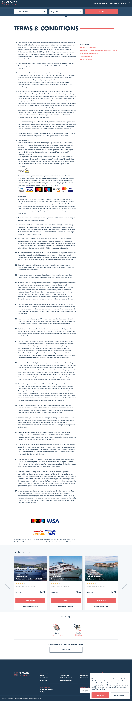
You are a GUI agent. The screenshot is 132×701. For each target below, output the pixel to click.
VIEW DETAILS (30, 600)
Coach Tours (44, 677)
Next (122, 584)
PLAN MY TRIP (66, 650)
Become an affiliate (66, 680)
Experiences (84, 677)
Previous (9, 584)
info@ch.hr (78, 635)
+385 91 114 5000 (57, 635)
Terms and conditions (7, 698)
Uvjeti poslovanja (86, 60)
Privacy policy (17, 698)
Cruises (42, 675)
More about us (64, 675)
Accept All (100, 695)
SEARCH (101, 12)
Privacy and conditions (88, 48)
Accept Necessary (119, 695)
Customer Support (66, 677)
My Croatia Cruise (47, 692)
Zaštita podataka (86, 57)
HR (40, 698)
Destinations (84, 675)
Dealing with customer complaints (30, 698)
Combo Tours (44, 680)
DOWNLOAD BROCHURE (30, 606)
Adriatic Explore (47, 689)
